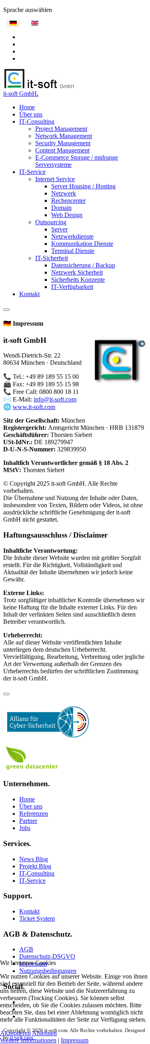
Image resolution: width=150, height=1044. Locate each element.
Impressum (74, 1040)
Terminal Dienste (72, 250)
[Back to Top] (6, 694)
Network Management (63, 135)
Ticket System (37, 918)
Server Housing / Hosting (83, 186)
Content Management (62, 150)
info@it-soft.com (55, 399)
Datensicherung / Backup (83, 265)
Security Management (62, 143)
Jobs (24, 828)
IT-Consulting (36, 121)
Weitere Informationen (28, 1040)
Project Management (61, 128)
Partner (28, 820)
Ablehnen (44, 1033)
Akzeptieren (15, 1033)
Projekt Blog (35, 866)
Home (27, 107)
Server (59, 229)
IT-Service (32, 171)
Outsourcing (50, 222)
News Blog (33, 859)
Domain (61, 207)
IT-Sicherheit (51, 258)
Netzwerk (63, 193)
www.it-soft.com (34, 406)
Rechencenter (68, 200)
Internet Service (55, 179)
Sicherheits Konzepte (78, 279)
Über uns (30, 114)
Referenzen (33, 813)
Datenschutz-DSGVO (47, 956)
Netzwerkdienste (72, 236)
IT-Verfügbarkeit (72, 286)
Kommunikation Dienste (82, 243)
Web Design (66, 215)
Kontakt (29, 294)
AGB (26, 949)
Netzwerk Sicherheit (77, 272)
